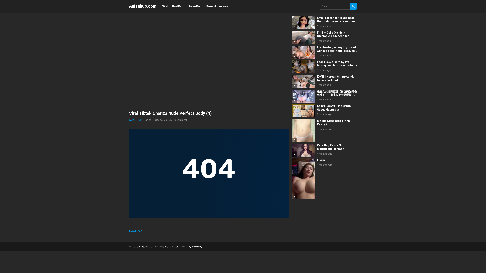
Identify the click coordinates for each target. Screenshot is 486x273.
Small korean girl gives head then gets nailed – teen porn (336, 19)
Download (135, 231)
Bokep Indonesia (217, 6)
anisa (148, 119)
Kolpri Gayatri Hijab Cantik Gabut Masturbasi (334, 107)
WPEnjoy (197, 246)
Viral (165, 6)
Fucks (321, 160)
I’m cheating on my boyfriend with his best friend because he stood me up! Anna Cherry (336, 51)
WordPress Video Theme (173, 246)
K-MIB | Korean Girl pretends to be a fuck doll (335, 78)
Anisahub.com (142, 6)
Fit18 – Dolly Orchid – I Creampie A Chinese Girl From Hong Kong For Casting (336, 36)
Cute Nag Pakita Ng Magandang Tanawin (330, 147)
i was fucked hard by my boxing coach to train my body (337, 63)
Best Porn (178, 6)
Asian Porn (195, 6)
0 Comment (180, 119)
